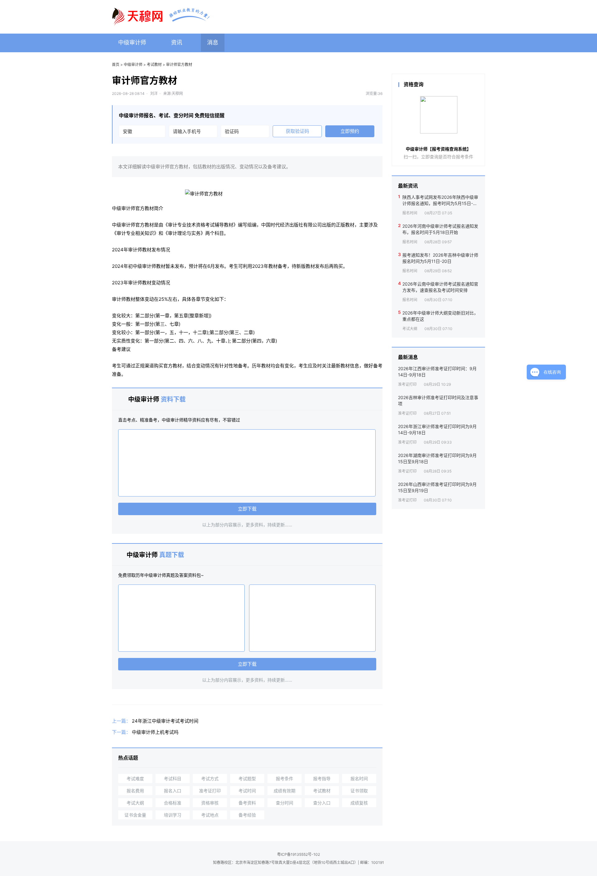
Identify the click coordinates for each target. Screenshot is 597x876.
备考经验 (247, 815)
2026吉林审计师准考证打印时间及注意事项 (438, 400)
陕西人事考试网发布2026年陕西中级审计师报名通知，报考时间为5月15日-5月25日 (440, 200)
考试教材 (154, 64)
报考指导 (322, 778)
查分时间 (284, 802)
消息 (212, 42)
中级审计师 (132, 42)
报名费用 (135, 790)
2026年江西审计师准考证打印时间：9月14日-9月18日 (437, 371)
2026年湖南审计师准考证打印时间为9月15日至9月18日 (437, 458)
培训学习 (172, 815)
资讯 (176, 42)
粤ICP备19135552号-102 (298, 854)
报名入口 (172, 790)
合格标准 (172, 802)
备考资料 (247, 802)
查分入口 (322, 802)
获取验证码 (297, 131)
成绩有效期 (284, 790)
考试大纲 (135, 802)
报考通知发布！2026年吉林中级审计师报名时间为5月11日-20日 (440, 258)
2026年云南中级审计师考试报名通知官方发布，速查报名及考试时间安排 (440, 287)
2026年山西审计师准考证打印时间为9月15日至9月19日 (437, 487)
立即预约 (349, 131)
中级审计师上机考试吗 (155, 732)
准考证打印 (210, 790)
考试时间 (247, 790)
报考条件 (284, 778)
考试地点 (210, 815)
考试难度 (135, 778)
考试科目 (172, 778)
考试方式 (210, 778)
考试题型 (247, 778)
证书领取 (359, 790)
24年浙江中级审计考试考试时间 (165, 721)
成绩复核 (359, 802)
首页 (115, 64)
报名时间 (359, 778)
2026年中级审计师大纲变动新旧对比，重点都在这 (440, 316)
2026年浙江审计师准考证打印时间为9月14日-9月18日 (437, 429)
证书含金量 (135, 815)
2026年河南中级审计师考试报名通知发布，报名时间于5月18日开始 (440, 229)
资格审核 (210, 802)
